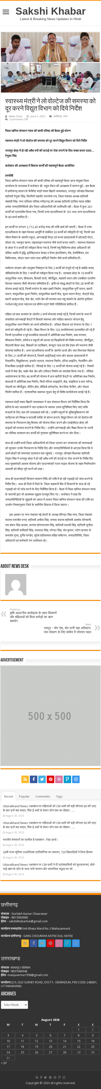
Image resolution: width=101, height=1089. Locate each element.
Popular (24, 796)
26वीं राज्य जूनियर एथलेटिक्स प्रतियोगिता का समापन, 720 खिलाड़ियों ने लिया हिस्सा (48, 852)
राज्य (65, 116)
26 (36, 1052)
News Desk (15, 116)
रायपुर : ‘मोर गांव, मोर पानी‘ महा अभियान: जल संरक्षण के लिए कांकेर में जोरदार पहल (67, 628)
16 (92, 1041)
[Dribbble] (59, 779)
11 (22, 1041)
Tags (59, 796)
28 (64, 1052)
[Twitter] (42, 779)
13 (50, 1041)
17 (8, 1046)
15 (78, 1041)
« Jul (4, 1062)
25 (22, 1052)
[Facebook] (33, 779)
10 (8, 1041)
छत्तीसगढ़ (58, 116)
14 (64, 1041)
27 (50, 1052)
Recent (8, 796)
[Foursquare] (67, 779)
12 (36, 1041)
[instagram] (76, 779)
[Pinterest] (50, 779)
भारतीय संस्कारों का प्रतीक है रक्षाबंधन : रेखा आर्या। (30, 839)
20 (50, 1046)
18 (22, 1046)
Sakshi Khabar (51, 11)
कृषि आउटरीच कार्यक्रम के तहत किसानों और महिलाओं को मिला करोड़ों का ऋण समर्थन (33, 615)
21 (64, 1046)
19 (36, 1046)
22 (78, 1046)
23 (92, 1046)
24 (8, 1052)
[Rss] (25, 779)
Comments (42, 796)
